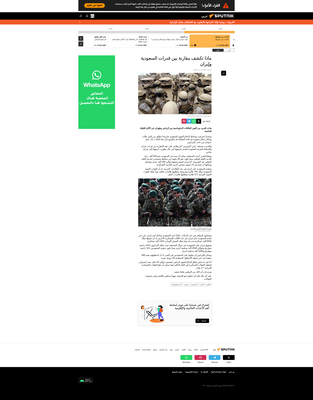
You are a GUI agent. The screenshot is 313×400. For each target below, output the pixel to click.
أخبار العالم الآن (176, 284)
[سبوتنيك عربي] (222, 19)
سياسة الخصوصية (191, 372)
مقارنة (186, 284)
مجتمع (155, 350)
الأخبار (202, 284)
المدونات (137, 350)
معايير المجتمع (177, 372)
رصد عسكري (163, 350)
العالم (208, 284)
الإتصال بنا (204, 372)
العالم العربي (204, 350)
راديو (171, 350)
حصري (177, 350)
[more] (223, 73)
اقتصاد (184, 350)
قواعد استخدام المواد (218, 372)
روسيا (190, 350)
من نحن (232, 372)
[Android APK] (86, 380)
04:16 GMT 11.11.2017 (203, 70)
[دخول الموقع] (86, 15)
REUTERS (191, 116)
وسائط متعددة (146, 350)
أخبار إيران (194, 284)
